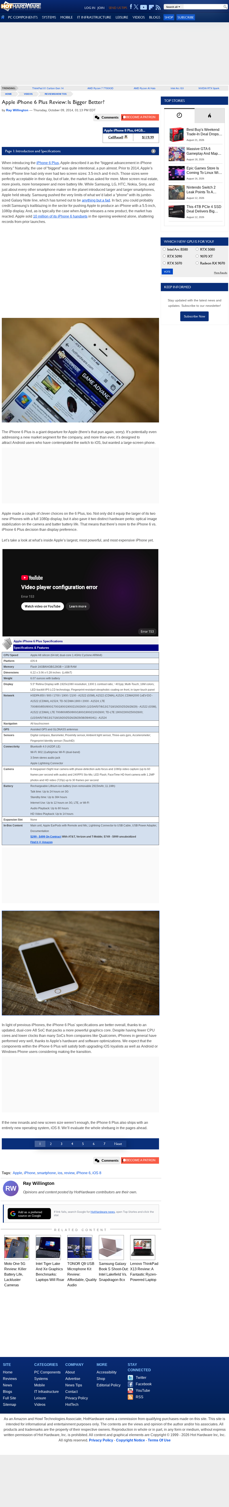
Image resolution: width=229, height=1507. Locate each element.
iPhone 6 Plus (47, 163)
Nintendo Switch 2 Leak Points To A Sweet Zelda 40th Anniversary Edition (202, 189)
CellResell (115, 137)
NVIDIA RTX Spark (209, 88)
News (7, 1385)
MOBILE (66, 17)
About (70, 1372)
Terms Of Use (159, 1440)
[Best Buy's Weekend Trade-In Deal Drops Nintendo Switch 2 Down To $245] (177, 135)
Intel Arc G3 (177, 88)
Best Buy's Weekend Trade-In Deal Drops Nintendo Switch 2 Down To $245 (203, 132)
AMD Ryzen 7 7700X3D (100, 88)
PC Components (47, 1372)
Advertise (72, 1379)
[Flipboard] (151, 7)
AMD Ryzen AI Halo (144, 88)
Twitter (141, 1377)
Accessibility (107, 1372)
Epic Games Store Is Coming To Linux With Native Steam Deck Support (204, 170)
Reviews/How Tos (56, 94)
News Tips (73, 1385)
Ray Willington (38, 1183)
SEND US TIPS (118, 8)
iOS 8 (96, 1173)
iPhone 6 (83, 1173)
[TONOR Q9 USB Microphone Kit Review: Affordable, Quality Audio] (80, 1247)
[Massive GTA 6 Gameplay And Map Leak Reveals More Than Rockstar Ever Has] (177, 154)
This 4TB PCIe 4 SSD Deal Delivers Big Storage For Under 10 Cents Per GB (204, 209)
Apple (17, 1173)
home (8, 94)
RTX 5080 (207, 249)
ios (60, 1173)
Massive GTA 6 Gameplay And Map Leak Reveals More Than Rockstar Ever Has (202, 151)
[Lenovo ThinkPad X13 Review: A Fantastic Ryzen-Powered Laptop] (142, 1247)
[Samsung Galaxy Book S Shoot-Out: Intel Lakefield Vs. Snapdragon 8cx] (111, 1247)
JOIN (101, 8)
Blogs (7, 1392)
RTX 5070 (174, 263)
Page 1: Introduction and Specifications (33, 151)
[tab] (179, 115)
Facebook (144, 1384)
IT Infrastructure (46, 1392)
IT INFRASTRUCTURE (94, 17)
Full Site (9, 1398)
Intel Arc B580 (177, 249)
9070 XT (206, 256)
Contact (71, 1392)
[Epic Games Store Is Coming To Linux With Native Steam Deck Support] (177, 173)
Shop (169, 17)
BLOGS (154, 17)
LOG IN (90, 8)
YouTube (143, 1390)
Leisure (40, 1398)
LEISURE (122, 17)
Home (8, 1372)
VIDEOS (139, 17)
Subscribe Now (194, 316)
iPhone (29, 1173)
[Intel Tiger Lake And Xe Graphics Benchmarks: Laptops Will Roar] (48, 1247)
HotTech (71, 1404)
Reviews (10, 1379)
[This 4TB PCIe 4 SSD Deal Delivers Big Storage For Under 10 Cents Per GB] (177, 212)
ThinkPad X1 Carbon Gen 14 (48, 88)
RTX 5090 (174, 256)
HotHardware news (103, 1211)
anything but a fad (96, 200)
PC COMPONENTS (23, 17)
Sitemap (9, 1404)
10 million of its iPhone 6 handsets (60, 216)
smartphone (46, 1173)
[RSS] (158, 7)
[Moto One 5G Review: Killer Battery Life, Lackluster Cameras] (16, 1247)
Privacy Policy (76, 1398)
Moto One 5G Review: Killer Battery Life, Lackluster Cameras (15, 1274)
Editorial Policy (109, 1385)
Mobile (39, 1385)
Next (118, 1144)
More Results (220, 272)
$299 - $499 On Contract (45, 836)
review (69, 1173)
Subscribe (186, 17)
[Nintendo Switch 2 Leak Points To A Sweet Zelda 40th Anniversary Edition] (177, 192)
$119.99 (148, 137)
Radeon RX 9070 (212, 263)
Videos (28, 94)
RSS (139, 1397)
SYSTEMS (49, 17)
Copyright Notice (130, 1440)
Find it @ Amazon (41, 842)
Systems (41, 1379)
